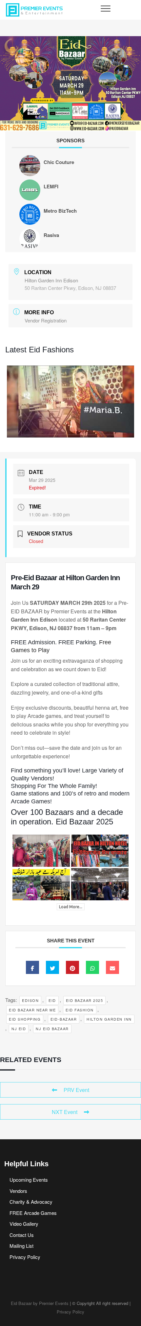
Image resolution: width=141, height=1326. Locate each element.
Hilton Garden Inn (109, 1019)
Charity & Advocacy (31, 1201)
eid (52, 1000)
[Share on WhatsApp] (92, 967)
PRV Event (76, 1090)
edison (30, 1000)
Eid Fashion (80, 1009)
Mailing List (21, 1245)
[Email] (112, 967)
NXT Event (64, 1112)
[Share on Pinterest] (72, 967)
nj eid (18, 1028)
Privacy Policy (25, 1256)
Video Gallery (24, 1223)
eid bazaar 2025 (84, 1000)
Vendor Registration (46, 320)
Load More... (70, 907)
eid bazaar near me (32, 1009)
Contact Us (22, 1234)
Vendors (18, 1190)
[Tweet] (52, 967)
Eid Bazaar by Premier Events (40, 1303)
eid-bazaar (63, 1019)
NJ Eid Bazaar (52, 1028)
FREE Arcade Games (33, 1212)
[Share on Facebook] (32, 967)
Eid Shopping (25, 1019)
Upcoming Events (29, 1179)
